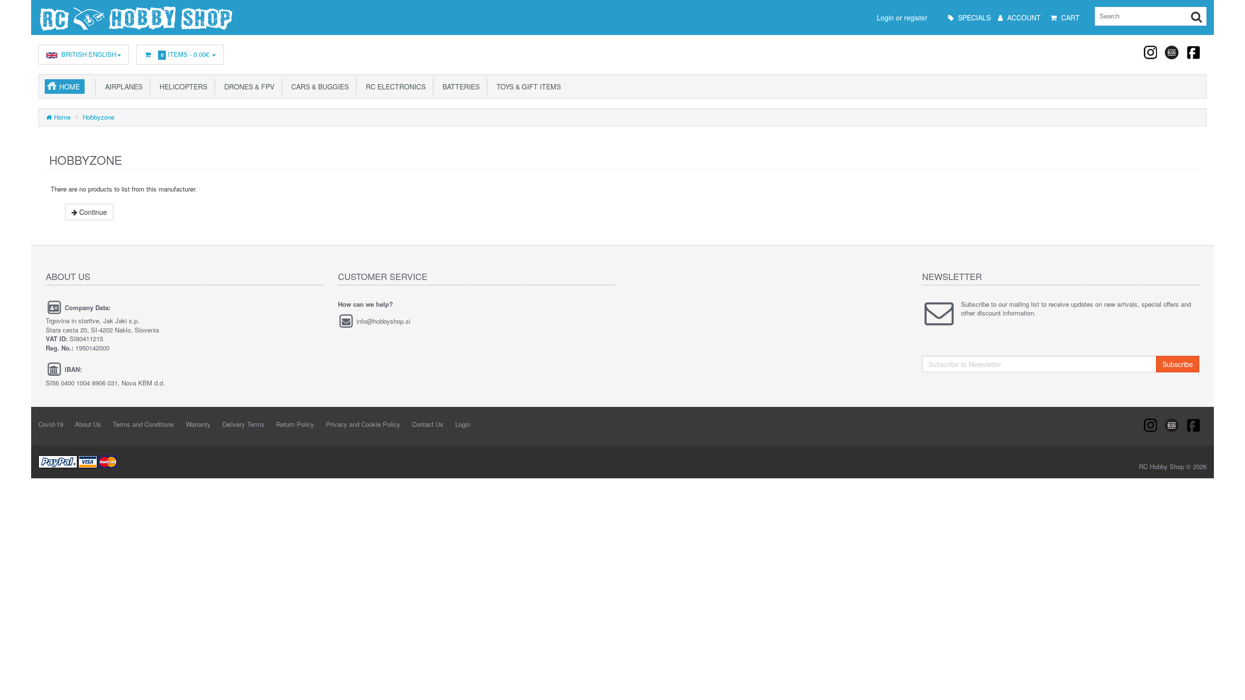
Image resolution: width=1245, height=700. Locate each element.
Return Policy (295, 424)
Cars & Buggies (318, 86)
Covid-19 (50, 424)
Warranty (198, 424)
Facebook (1193, 52)
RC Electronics (394, 86)
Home (69, 86)
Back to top (1228, 685)
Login (462, 424)
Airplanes (121, 86)
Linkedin (1172, 52)
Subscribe (1177, 364)
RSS (1151, 52)
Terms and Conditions (143, 424)
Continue (92, 212)
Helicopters (181, 86)
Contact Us (428, 424)
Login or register (902, 17)
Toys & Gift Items (527, 86)
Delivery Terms (243, 424)
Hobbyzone (98, 117)
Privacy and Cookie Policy (363, 424)
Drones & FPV (247, 86)
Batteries (459, 86)
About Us (88, 424)
